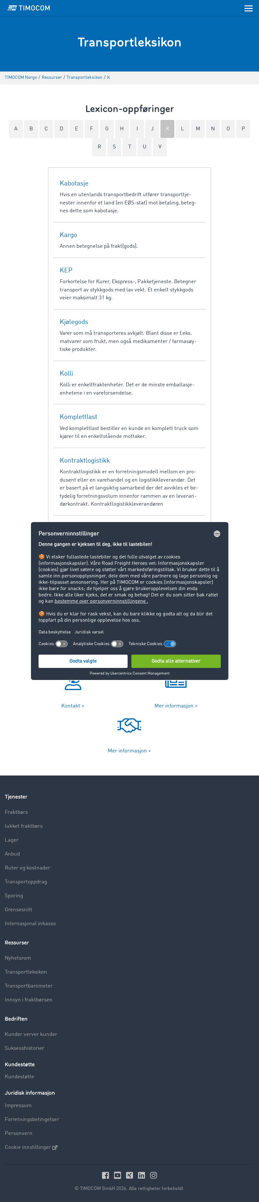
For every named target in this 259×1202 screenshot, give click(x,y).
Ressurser (17, 942)
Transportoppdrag (26, 882)
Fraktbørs (16, 812)
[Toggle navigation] (248, 8)
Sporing (14, 896)
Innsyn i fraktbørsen (28, 1000)
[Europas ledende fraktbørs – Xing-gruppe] (130, 1175)
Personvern (19, 1133)
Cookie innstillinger (28, 1147)
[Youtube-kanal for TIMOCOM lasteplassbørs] (118, 1175)
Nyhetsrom (18, 958)
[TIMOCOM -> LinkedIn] (142, 1175)
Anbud (12, 854)
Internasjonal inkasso (30, 923)
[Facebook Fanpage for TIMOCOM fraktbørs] (106, 1175)
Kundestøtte (19, 1077)
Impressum (18, 1105)
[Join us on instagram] (153, 1175)
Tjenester (16, 796)
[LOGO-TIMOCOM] (29, 8)
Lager (12, 840)
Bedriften (16, 1019)
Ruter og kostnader (27, 868)
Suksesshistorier (24, 1048)
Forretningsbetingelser (32, 1119)
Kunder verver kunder (31, 1034)
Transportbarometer (29, 986)
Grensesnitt (18, 909)
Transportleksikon (26, 972)
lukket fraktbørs (24, 826)
